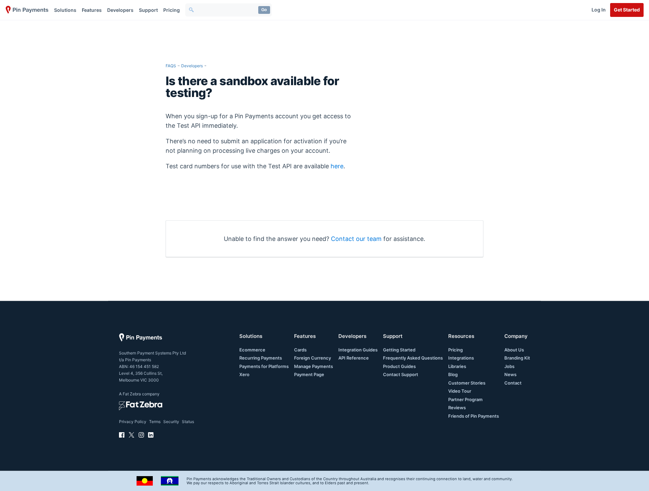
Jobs (509, 366)
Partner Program (465, 399)
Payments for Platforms (264, 366)
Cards (300, 349)
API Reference (353, 358)
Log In (599, 10)
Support (148, 10)
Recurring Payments (260, 358)
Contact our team (356, 238)
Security (171, 421)
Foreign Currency (312, 358)
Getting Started (399, 349)
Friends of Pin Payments (473, 416)
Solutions (65, 10)
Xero (244, 374)
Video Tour (459, 391)
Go (264, 9)
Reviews (457, 407)
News (510, 374)
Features (92, 10)
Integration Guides (358, 349)
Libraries (457, 366)
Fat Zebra (132, 393)
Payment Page (309, 374)
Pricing (171, 10)
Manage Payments (313, 366)
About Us (514, 349)
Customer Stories (466, 383)
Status (188, 421)
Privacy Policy (132, 421)
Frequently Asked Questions (413, 358)
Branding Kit (517, 358)
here (337, 166)
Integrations (461, 358)
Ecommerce (252, 349)
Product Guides (399, 366)
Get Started (627, 10)
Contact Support (400, 374)
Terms (155, 421)
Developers (120, 10)
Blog (453, 374)
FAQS (171, 65)
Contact (513, 383)
